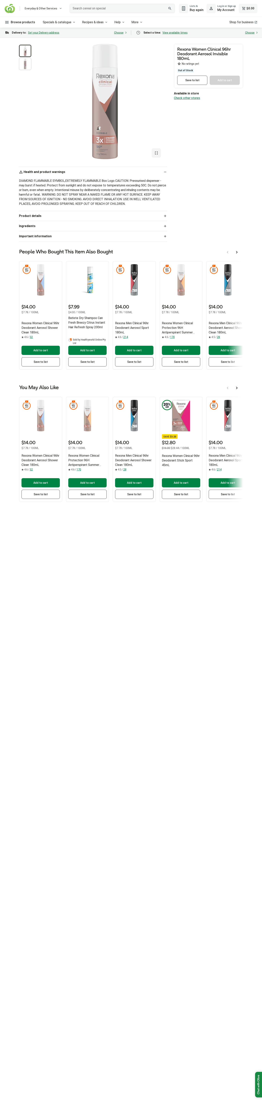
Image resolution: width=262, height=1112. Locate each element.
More (134, 22)
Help (117, 22)
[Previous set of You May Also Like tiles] (228, 388)
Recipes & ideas (93, 22)
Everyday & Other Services (41, 8)
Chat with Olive (258, 1084)
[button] (25, 51)
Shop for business (241, 22)
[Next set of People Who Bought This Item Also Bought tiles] (237, 252)
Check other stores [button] (187, 98)
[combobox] (122, 8)
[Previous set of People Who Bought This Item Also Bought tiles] (228, 252)
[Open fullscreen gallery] (156, 153)
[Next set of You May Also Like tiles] (237, 388)
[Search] (170, 8)
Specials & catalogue (57, 22)
